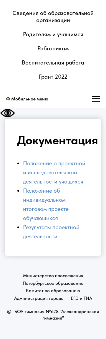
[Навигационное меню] (96, 99)
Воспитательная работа (53, 62)
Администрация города (39, 298)
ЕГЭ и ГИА (81, 298)
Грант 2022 (53, 76)
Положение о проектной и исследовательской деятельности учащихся (54, 172)
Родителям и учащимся (53, 34)
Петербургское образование (53, 283)
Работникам (53, 48)
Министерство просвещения (53, 275)
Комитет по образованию (53, 290)
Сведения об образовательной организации (53, 16)
